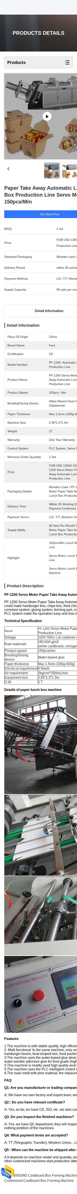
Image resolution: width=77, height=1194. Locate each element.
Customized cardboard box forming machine (39, 1180)
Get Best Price (50, 214)
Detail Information (49, 311)
